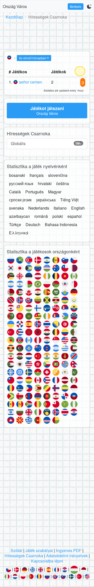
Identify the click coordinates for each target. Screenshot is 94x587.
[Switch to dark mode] (89, 6)
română (41, 216)
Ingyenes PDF (68, 550)
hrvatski (45, 183)
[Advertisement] (47, 34)
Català (15, 192)
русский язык (21, 183)
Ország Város (15, 6)
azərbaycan (19, 216)
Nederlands (38, 208)
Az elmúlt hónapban (32, 58)
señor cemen (30, 82)
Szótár (16, 550)
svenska (16, 208)
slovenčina (57, 175)
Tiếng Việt (69, 200)
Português (34, 192)
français (37, 175)
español (74, 216)
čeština (62, 183)
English (78, 208)
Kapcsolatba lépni (47, 561)
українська (46, 200)
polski (57, 216)
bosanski (17, 175)
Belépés (75, 6)
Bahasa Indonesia (61, 224)
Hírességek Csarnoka (24, 555)
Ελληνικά (18, 233)
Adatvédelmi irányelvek (67, 555)
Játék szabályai (39, 550)
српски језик (20, 200)
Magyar (54, 192)
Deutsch (33, 224)
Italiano (60, 208)
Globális (46, 143)
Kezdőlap (14, 17)
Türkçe (15, 224)
